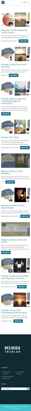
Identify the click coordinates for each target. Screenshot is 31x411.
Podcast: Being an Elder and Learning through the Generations (13, 101)
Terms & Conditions (15, 408)
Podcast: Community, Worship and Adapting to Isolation (14, 277)
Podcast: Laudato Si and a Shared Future (12, 206)
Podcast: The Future (10, 137)
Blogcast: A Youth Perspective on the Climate (14, 31)
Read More (23, 41)
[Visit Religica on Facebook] (3, 395)
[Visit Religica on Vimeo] (12, 395)
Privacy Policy (23, 406)
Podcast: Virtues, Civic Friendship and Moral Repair (14, 311)
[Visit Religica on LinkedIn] (7, 395)
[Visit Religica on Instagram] (16, 395)
